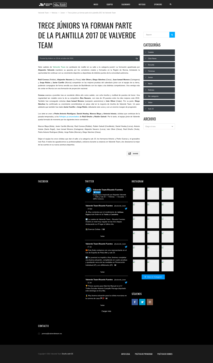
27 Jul (90, 247)
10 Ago (90, 209)
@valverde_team (120, 206)
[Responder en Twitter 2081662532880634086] (87, 272)
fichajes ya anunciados (69, 117)
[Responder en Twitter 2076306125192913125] (87, 305)
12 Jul (90, 283)
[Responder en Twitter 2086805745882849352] (87, 236)
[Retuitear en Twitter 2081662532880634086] (91, 272)
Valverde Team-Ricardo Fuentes (99, 206)
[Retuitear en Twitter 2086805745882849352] (91, 236)
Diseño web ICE (67, 354)
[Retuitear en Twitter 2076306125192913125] (91, 305)
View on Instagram (154, 277)
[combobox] (159, 126)
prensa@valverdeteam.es (52, 334)
